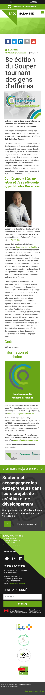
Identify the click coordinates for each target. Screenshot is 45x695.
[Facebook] (6, 558)
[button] (11, 2)
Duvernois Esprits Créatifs (26, 247)
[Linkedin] (20, 558)
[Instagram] (13, 558)
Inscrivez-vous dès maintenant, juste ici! (22, 396)
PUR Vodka (15, 240)
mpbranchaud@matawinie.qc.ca (20, 413)
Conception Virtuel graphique (34, 691)
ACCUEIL (33, 2)
